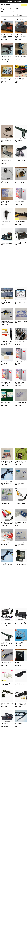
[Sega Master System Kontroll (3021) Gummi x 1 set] (21, 635)
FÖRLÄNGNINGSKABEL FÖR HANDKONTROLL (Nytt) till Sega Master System (20, 159)
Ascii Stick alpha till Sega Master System (20, 242)
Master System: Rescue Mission (20, 403)
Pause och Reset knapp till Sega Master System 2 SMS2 (21, 57)
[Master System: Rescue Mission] (21, 395)
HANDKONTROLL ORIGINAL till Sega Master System (7, 724)
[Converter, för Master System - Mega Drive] (21, 293)
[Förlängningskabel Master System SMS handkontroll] (21, 675)
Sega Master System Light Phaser (6, 57)
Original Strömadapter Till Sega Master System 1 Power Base (21, 342)
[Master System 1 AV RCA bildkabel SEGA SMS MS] (21, 696)
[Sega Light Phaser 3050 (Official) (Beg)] (21, 131)
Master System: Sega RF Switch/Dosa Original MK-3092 (20, 181)
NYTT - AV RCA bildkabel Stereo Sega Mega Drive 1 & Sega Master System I (7, 342)
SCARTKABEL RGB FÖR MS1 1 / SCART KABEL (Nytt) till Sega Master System (6, 622)
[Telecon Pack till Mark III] (7, 535)
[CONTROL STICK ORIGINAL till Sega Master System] (7, 234)
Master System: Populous (21, 321)
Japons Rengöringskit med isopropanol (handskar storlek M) (6, 683)
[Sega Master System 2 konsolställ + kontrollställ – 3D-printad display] (21, 27)
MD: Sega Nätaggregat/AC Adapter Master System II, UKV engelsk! (21, 663)
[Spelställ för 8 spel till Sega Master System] (7, 151)
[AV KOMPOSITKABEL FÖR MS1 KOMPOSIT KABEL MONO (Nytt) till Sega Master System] (21, 494)
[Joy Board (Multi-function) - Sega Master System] (7, 314)
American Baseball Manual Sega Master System (21, 543)
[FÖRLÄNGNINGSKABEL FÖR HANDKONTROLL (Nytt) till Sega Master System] (21, 151)
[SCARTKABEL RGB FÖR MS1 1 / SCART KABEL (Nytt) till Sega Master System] (7, 614)
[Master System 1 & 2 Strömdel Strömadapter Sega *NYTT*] (7, 214)
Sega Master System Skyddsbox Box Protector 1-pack (20, 362)
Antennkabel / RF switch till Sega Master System (20, 462)
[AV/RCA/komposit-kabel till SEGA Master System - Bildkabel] (21, 214)
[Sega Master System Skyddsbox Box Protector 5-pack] (21, 375)
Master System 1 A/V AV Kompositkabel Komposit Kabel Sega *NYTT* (7, 563)
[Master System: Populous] (21, 314)
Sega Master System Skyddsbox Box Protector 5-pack (20, 383)
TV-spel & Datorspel (6, 11)
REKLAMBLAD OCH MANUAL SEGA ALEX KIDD (7, 403)
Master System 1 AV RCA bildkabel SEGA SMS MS (20, 704)
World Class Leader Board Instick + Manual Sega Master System (7, 502)
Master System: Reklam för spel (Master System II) (7, 462)
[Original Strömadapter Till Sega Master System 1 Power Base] (21, 334)
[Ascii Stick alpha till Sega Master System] (21, 234)
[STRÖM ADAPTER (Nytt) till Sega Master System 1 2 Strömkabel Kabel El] (21, 614)
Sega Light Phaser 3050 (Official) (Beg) (20, 139)
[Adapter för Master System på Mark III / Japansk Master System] (7, 293)
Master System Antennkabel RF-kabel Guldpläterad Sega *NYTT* (20, 724)
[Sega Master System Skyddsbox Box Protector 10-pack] (7, 375)
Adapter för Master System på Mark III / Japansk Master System (6, 301)
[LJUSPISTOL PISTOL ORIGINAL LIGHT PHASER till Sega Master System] (7, 635)
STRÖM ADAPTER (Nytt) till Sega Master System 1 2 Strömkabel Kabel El (21, 622)
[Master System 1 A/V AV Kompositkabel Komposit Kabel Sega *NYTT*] (7, 555)
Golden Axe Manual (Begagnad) (5, 202)
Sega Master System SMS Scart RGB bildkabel (7, 704)
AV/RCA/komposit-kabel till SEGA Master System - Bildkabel (21, 222)
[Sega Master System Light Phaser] (7, 49)
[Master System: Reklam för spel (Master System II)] (7, 454)
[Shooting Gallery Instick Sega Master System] (21, 474)
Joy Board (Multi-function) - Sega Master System (7, 322)
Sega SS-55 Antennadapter (4, 181)
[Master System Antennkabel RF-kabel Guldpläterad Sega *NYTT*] (21, 716)
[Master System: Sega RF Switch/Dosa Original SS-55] (7, 131)
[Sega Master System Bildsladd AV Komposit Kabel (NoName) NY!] (7, 655)
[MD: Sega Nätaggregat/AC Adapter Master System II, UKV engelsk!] (21, 655)
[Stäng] (26, 1)
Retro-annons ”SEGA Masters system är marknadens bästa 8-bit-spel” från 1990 (20, 79)
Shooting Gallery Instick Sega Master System (20, 482)
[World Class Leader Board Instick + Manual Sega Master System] (7, 494)
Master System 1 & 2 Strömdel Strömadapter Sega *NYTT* (6, 222)
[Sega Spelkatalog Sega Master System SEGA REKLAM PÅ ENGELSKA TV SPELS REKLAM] (7, 71)
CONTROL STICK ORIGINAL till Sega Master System (7, 242)
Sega (14, 11)
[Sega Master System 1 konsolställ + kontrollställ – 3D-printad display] (7, 27)
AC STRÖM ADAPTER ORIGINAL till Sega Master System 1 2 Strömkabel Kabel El (21, 563)
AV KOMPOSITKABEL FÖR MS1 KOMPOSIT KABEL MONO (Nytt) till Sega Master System (21, 502)
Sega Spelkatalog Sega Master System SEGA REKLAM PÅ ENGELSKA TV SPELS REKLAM (7, 79)
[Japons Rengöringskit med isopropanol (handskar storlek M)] (7, 675)
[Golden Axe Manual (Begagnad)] (7, 194)
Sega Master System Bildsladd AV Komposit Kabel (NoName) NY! (6, 663)
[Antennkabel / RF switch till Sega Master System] (21, 454)
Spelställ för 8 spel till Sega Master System (6, 159)
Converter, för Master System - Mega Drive (20, 301)
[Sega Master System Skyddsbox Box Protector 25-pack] (21, 194)
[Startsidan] (7, 5)
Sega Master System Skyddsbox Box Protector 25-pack (20, 202)
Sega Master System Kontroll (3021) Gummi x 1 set (21, 643)
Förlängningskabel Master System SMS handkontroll (21, 683)
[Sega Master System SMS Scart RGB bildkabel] (7, 696)
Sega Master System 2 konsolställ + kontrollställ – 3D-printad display (20, 35)
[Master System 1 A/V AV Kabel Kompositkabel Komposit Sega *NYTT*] (7, 474)
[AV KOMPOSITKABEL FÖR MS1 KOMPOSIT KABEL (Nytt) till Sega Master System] (7, 515)
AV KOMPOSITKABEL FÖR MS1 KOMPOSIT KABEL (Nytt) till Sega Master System (7, 523)
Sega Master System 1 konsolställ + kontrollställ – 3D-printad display (7, 35)
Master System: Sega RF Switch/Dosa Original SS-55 (7, 139)
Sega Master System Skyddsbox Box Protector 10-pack (6, 383)
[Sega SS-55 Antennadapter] (7, 173)
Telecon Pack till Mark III (6, 542)
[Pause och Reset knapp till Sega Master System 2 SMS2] (21, 49)
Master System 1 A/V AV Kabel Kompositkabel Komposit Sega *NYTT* (6, 482)
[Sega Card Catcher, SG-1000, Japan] (7, 354)
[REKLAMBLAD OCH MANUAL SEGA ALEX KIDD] (7, 395)
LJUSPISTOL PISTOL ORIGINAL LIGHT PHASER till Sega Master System (7, 643)
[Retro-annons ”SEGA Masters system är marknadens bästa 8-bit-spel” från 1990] (21, 71)
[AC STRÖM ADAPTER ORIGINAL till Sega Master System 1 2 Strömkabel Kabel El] (21, 555)
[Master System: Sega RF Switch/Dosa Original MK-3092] (21, 173)
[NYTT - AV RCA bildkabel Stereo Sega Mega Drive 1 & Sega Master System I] (7, 334)
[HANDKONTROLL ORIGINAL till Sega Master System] (7, 716)
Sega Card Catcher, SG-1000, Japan (7, 362)
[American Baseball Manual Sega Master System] (21, 535)
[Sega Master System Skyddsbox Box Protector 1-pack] (21, 354)
